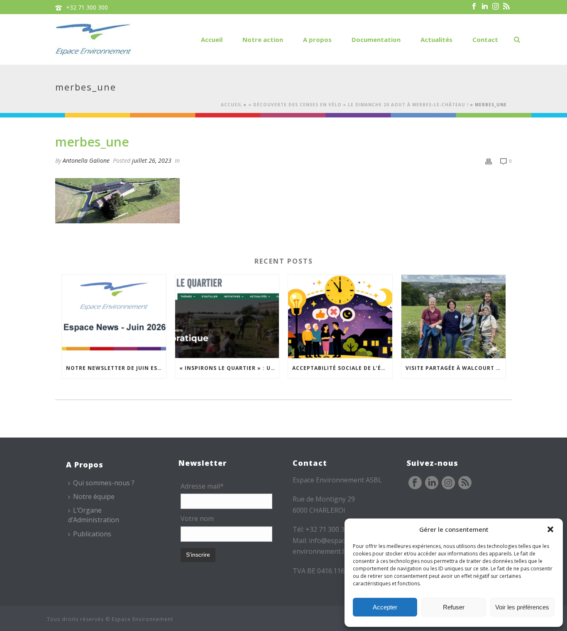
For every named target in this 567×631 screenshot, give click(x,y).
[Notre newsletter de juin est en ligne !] (114, 316)
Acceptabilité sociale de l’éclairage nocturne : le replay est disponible (342, 368)
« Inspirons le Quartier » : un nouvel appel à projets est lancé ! (229, 368)
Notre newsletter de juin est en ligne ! (116, 368)
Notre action (262, 39)
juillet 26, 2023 (151, 160)
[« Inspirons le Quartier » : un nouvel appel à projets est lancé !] (227, 316)
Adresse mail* (202, 486)
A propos (317, 39)
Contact (485, 39)
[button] (550, 529)
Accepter (385, 607)
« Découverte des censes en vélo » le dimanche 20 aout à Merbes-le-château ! (358, 105)
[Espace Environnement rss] (465, 483)
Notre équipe (94, 496)
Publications (92, 533)
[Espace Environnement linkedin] (431, 483)
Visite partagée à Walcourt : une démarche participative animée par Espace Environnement (456, 368)
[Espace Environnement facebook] (415, 483)
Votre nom (197, 518)
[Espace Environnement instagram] (448, 483)
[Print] (488, 160)
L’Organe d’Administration (93, 515)
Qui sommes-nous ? (103, 482)
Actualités (436, 39)
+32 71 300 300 (87, 7)
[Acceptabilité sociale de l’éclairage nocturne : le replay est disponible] (340, 316)
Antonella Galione (86, 160)
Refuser (453, 607)
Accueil (211, 39)
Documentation (376, 39)
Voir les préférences (522, 607)
